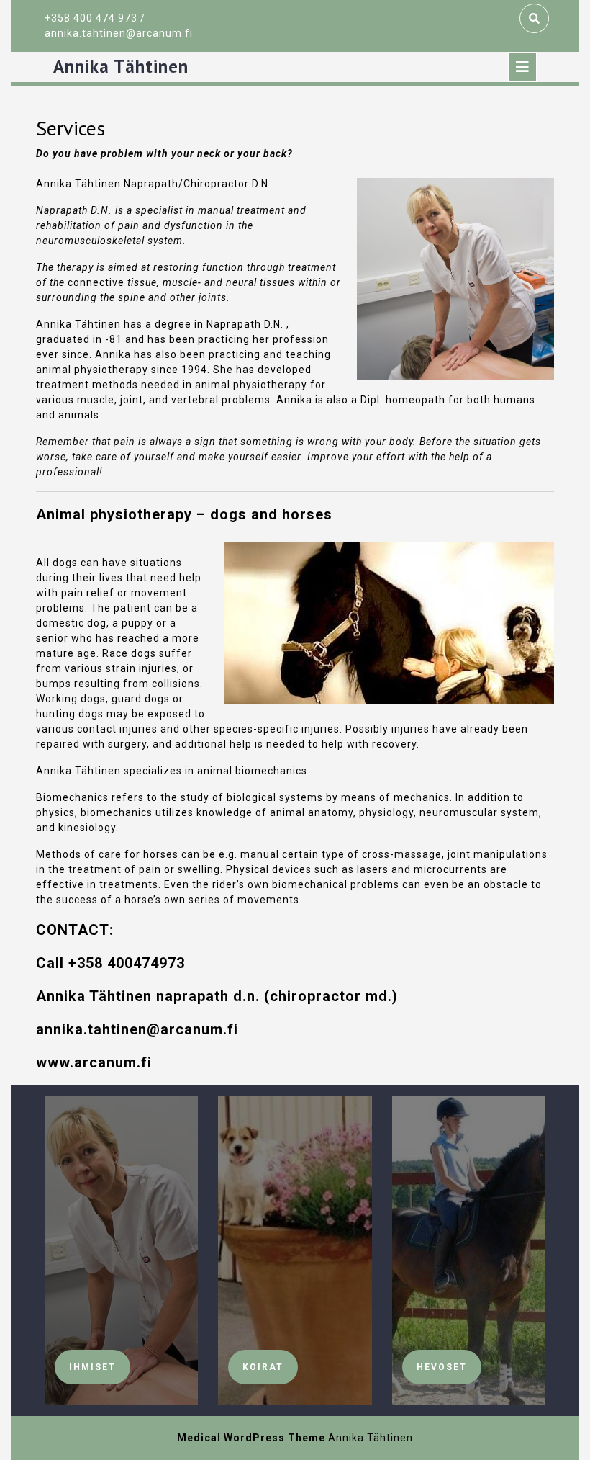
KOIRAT (262, 1367)
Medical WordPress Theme (251, 1437)
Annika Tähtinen (121, 66)
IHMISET (92, 1367)
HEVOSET (442, 1367)
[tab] (522, 67)
